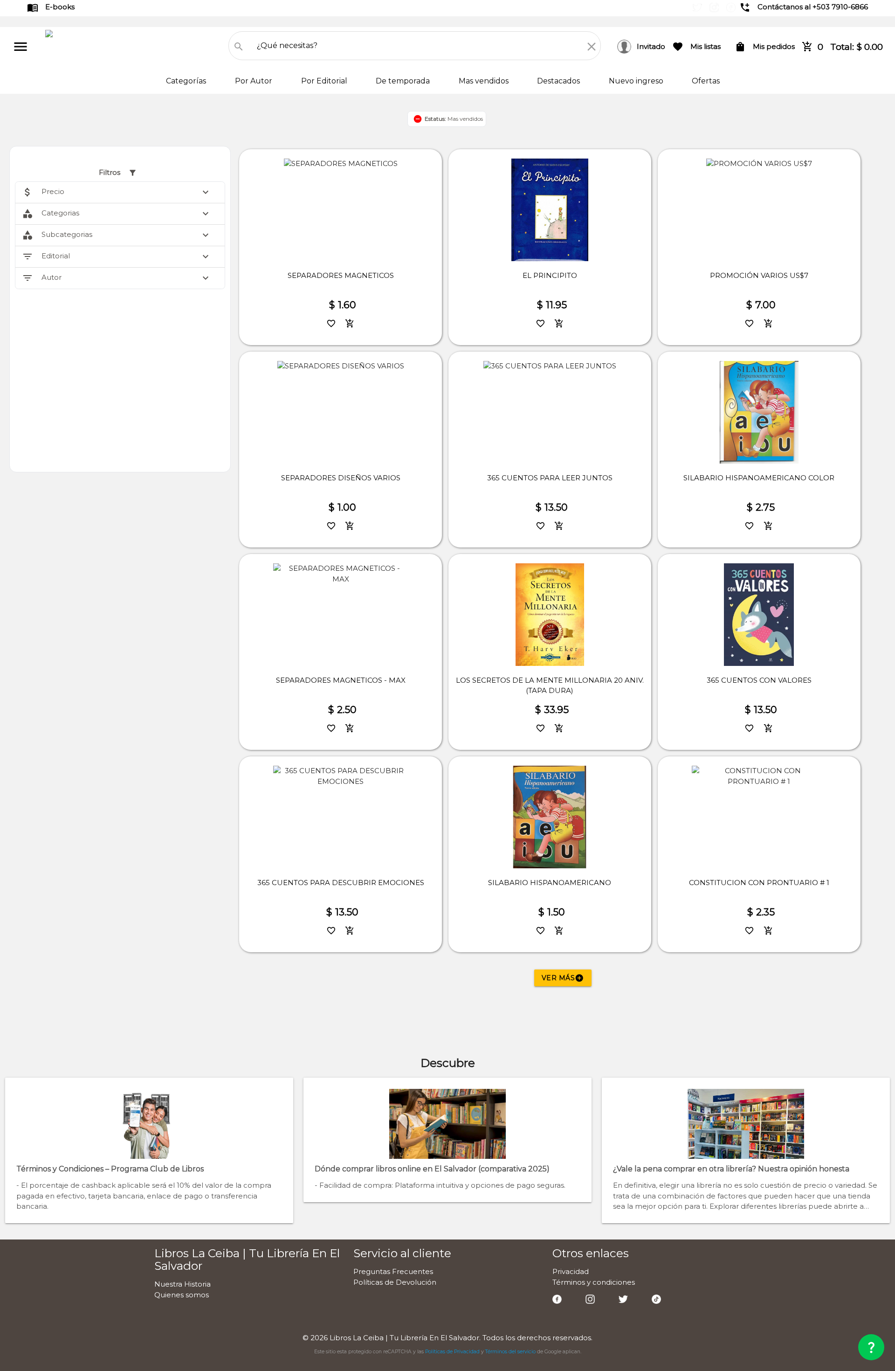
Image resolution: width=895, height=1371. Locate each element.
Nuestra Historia (182, 1284)
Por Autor (254, 80)
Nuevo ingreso (637, 80)
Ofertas (706, 80)
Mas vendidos (484, 80)
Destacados (559, 80)
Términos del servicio (510, 1352)
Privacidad (570, 1271)
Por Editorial (325, 80)
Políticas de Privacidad (452, 1352)
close (592, 47)
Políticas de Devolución (394, 1282)
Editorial (117, 256)
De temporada (404, 80)
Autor (117, 278)
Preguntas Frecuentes (393, 1271)
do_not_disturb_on (417, 119)
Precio (117, 192)
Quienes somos (181, 1294)
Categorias (117, 213)
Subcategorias (117, 235)
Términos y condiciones (593, 1282)
